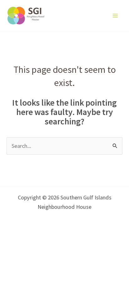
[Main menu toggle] (115, 15)
